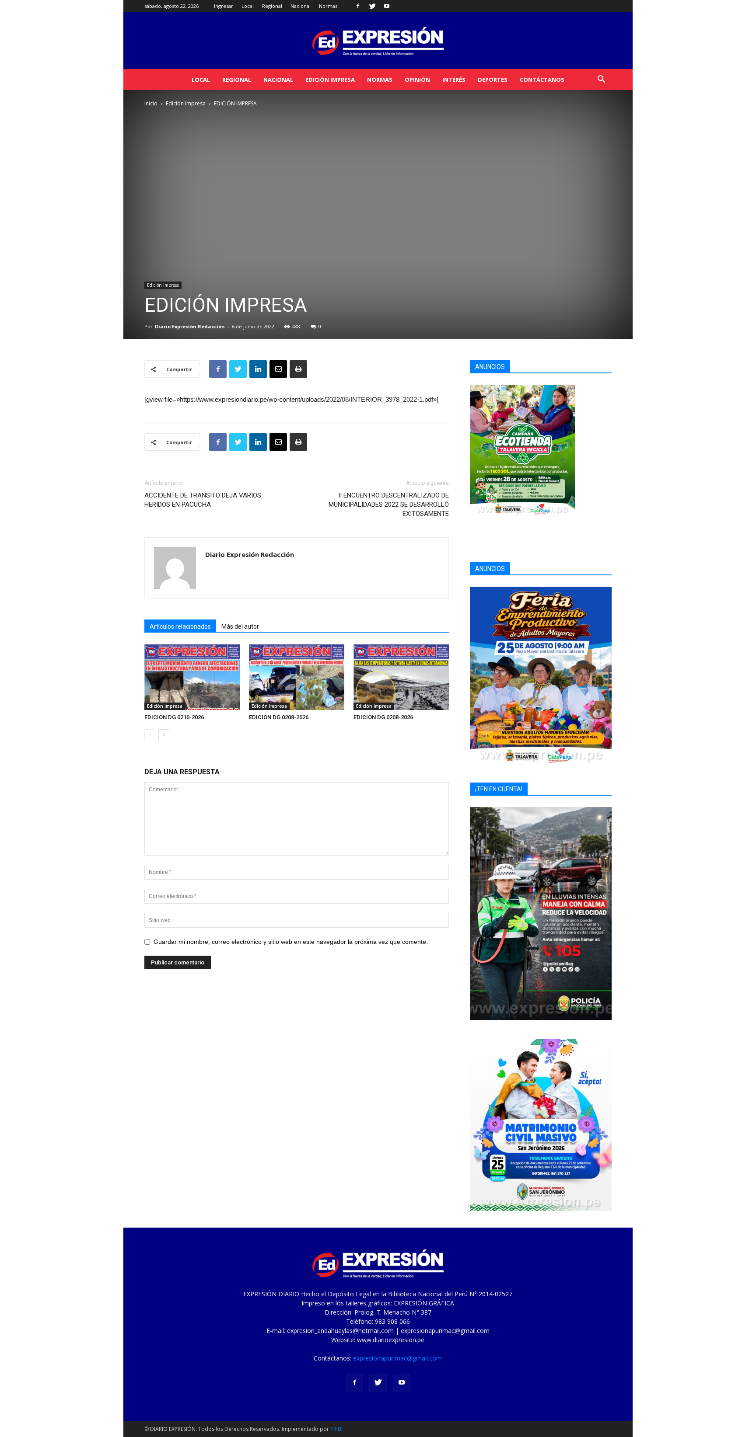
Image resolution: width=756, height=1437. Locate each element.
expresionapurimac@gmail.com (397, 1358)
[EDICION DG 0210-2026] (192, 677)
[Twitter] (372, 6)
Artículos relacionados (180, 626)
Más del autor (240, 626)
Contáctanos (542, 80)
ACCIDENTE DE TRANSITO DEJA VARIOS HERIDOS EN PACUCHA (202, 499)
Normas (328, 6)
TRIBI (336, 1429)
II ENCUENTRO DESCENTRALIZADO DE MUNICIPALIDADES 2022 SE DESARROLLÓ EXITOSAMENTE (389, 504)
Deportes (493, 80)
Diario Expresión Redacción (190, 326)
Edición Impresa (330, 80)
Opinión (417, 80)
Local (248, 6)
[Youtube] (386, 6)
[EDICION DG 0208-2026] (296, 677)
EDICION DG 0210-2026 (174, 717)
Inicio (151, 103)
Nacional (300, 6)
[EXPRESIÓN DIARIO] (378, 41)
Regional (272, 6)
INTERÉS (454, 80)
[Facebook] (357, 6)
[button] (601, 80)
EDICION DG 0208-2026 (278, 717)
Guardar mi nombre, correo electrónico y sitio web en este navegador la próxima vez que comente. (291, 941)
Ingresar (223, 6)
